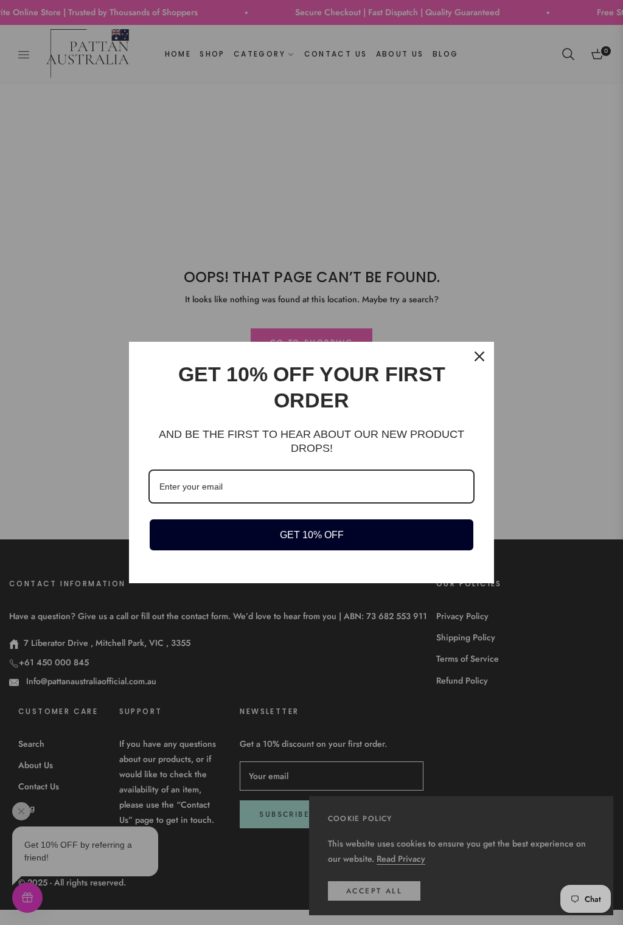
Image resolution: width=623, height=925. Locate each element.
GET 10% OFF (312, 535)
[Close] (479, 356)
